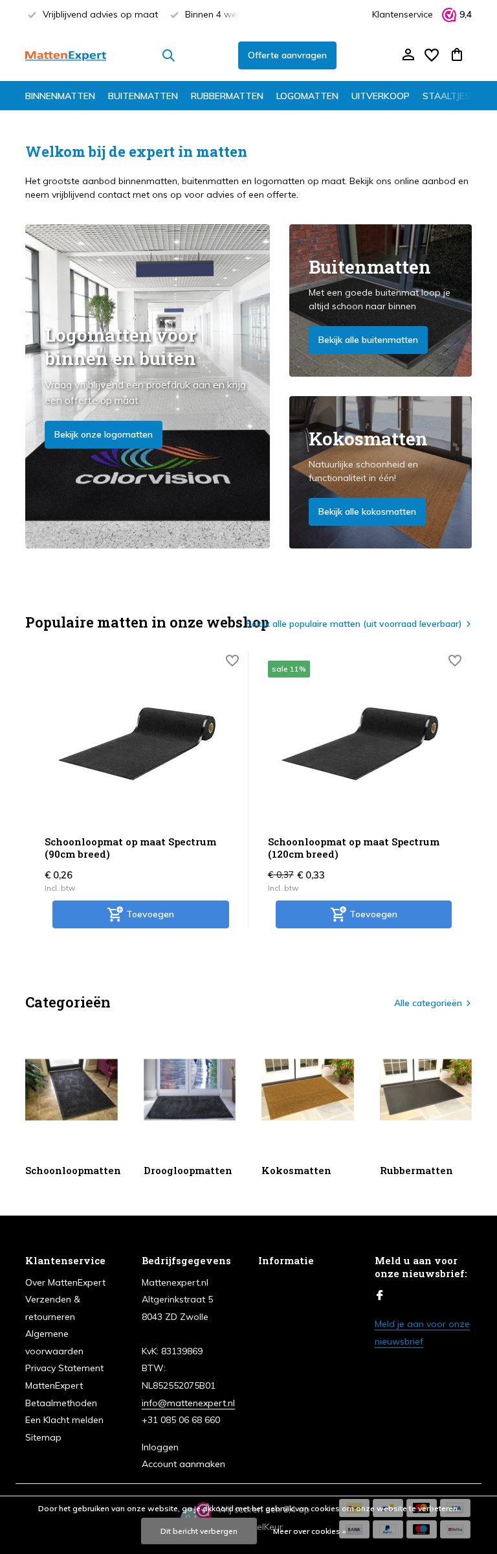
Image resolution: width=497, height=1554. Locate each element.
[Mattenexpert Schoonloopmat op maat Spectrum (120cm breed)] (360, 743)
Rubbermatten (227, 96)
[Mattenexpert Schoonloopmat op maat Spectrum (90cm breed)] (137, 743)
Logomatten (307, 96)
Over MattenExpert (65, 1282)
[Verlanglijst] (432, 55)
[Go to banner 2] (380, 300)
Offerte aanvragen (287, 55)
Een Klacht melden (64, 1420)
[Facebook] (380, 1296)
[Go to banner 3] (380, 472)
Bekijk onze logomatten (103, 434)
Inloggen (160, 1447)
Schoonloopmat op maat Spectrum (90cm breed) (130, 848)
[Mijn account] (408, 55)
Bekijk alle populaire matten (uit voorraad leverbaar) (354, 624)
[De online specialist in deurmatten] (65, 55)
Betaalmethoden (61, 1403)
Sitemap (43, 1437)
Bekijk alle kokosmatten (367, 511)
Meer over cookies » (309, 1531)
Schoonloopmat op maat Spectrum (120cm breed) (353, 848)
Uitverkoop (380, 96)
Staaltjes (446, 96)
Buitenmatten (143, 96)
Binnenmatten (60, 96)
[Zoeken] (168, 55)
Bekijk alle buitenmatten (368, 340)
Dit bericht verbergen (198, 1531)
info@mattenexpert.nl (188, 1403)
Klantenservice (402, 14)
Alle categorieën (428, 1003)
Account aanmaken (183, 1464)
